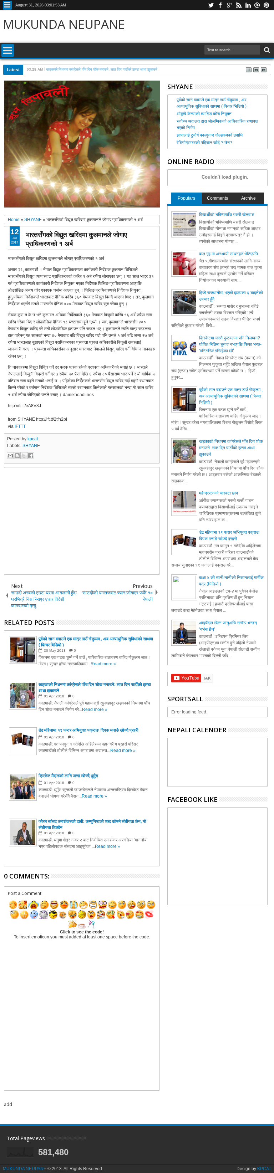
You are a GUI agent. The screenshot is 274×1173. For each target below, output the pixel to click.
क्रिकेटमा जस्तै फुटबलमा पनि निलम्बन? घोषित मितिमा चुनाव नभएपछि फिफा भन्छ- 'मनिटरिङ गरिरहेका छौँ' (230, 344)
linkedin (248, 5)
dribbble (257, 5)
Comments (217, 198)
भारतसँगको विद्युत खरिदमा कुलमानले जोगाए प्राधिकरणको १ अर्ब (76, 239)
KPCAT (264, 1168)
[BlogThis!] (17, 455)
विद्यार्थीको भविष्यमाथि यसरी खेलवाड (226, 214)
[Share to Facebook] (30, 455)
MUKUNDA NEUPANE (64, 24)
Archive (248, 198)
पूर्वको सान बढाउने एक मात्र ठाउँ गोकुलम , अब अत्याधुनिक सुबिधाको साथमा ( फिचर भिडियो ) (231, 396)
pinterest (266, 5)
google (229, 5)
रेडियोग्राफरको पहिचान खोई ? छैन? (204, 142)
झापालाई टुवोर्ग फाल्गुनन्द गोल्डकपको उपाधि (210, 135)
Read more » (103, 663)
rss (238, 5)
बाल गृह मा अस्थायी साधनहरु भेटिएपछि (228, 253)
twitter (210, 5)
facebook (220, 5)
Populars (186, 198)
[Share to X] (23, 455)
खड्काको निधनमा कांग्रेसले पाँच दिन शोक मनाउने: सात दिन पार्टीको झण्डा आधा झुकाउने (231, 448)
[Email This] (10, 455)
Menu (7, 5)
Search (266, 50)
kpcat (32, 438)
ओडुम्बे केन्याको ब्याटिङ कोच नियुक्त (204, 113)
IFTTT (20, 426)
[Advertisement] (81, 521)
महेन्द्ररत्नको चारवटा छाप (218, 493)
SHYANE (31, 445)
